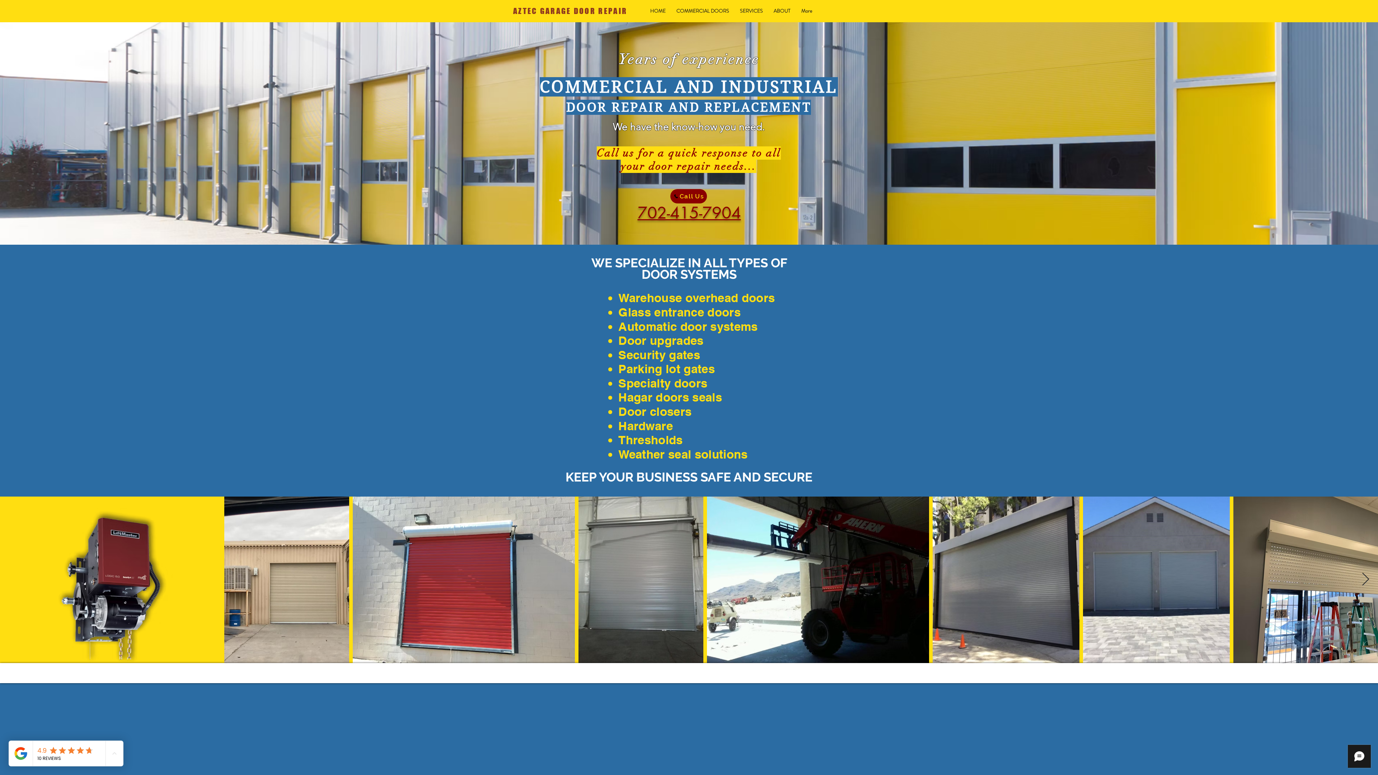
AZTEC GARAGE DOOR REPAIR (570, 11)
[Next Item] (1365, 580)
